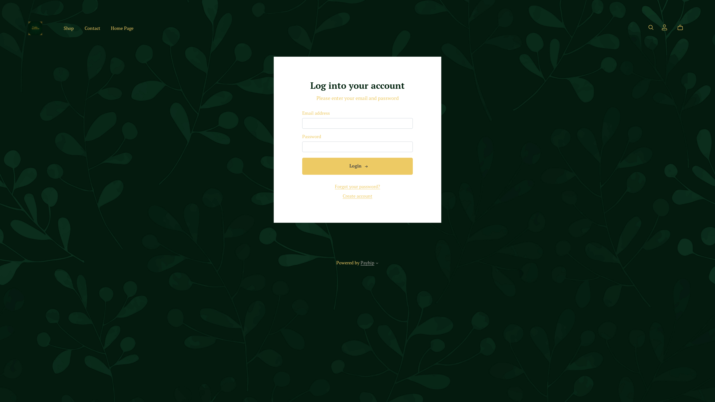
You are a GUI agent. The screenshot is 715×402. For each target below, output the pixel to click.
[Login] (664, 27)
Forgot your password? (357, 186)
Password (311, 136)
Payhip (367, 262)
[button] (377, 264)
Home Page (122, 28)
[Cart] (682, 27)
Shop (69, 28)
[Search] (651, 27)
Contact (92, 28)
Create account (357, 196)
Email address (316, 113)
